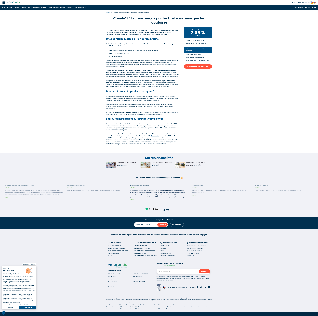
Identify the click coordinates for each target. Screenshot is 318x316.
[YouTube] (209, 287)
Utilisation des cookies (139, 281)
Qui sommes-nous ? (114, 274)
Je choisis (10, 307)
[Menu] (3, 2)
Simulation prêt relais (140, 253)
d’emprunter (155, 136)
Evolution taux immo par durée (117, 248)
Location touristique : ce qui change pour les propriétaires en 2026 (162, 163)
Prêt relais (163, 248)
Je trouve (162, 225)
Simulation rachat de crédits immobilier (145, 255)
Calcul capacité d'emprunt (142, 248)
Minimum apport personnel (194, 251)
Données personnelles (139, 279)
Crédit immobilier (7, 7)
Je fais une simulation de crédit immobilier (195, 50)
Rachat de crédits (20, 7)
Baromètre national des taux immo (118, 250)
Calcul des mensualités (193, 54)
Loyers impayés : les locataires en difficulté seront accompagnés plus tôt (127, 164)
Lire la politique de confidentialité (11, 302)
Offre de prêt (190, 256)
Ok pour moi (28, 307)
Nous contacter (112, 281)
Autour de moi (177, 225)
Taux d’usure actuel (113, 253)
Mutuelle (69, 7)
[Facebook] (197, 287)
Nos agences (299, 7)
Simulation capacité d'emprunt (195, 57)
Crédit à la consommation (57, 7)
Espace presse (112, 284)
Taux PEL (110, 255)
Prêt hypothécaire (165, 253)
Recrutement (111, 286)
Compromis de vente (193, 253)
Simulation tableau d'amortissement (144, 250)
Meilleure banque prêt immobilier (196, 246)
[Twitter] (201, 287)
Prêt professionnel (80, 7)
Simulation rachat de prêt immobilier (197, 61)
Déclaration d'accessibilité (140, 274)
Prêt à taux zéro (164, 246)
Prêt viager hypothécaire (167, 255)
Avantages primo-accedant (195, 248)
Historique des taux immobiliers (195, 43)
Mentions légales (137, 276)
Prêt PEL (162, 250)
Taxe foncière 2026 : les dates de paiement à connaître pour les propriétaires (195, 164)
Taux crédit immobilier (114, 246)
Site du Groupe (112, 276)
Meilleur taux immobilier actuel (195, 40)
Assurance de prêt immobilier (37, 7)
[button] (3, 313)
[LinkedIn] (205, 287)
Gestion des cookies (138, 284)
